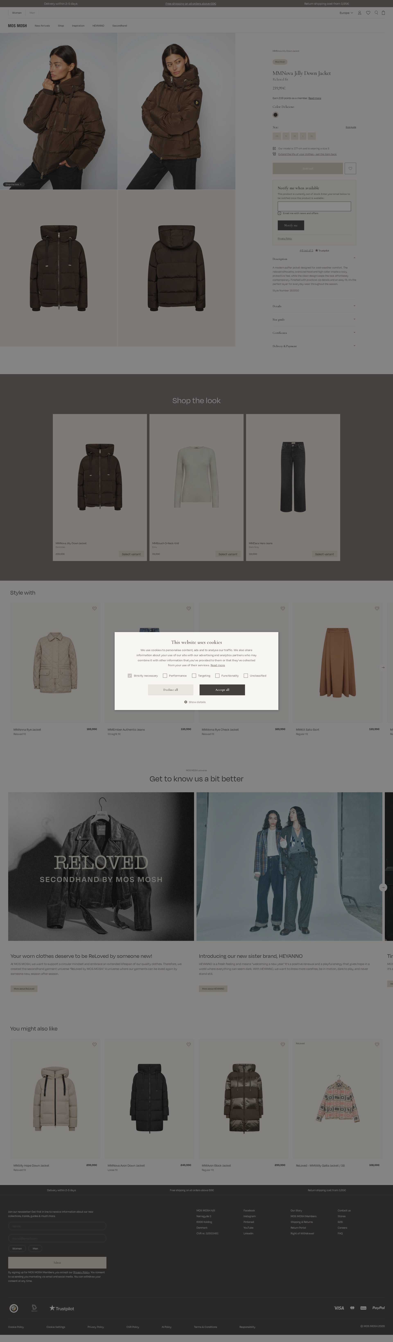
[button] (196, 702)
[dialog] (196, 671)
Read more (218, 665)
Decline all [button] (170, 690)
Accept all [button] (222, 690)
